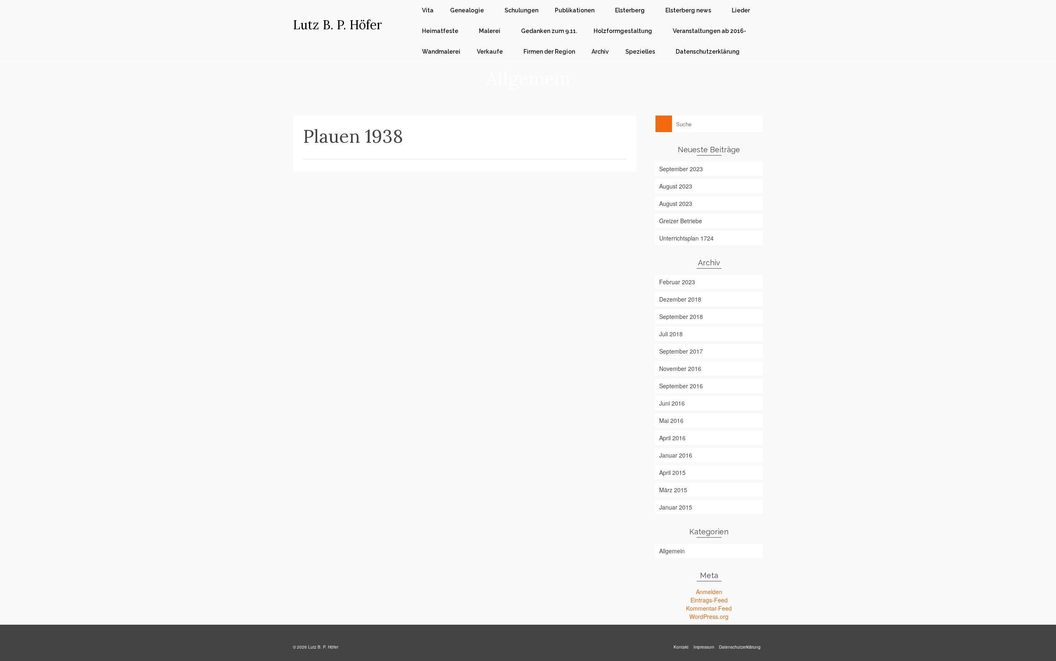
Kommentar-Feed (709, 608)
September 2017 (681, 351)
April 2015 (672, 472)
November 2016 (680, 368)
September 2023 (681, 169)
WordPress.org (708, 616)
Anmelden (709, 592)
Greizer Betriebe (680, 221)
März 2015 (673, 490)
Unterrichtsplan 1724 (686, 238)
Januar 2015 (675, 507)
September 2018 (681, 316)
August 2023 (675, 186)
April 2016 (672, 438)
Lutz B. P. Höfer (337, 25)
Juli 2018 (671, 334)
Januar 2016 (675, 455)
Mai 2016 (671, 420)
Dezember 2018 (680, 299)
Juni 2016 (672, 403)
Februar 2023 (677, 282)
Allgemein (672, 551)
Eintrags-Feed (709, 600)
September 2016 (681, 386)
